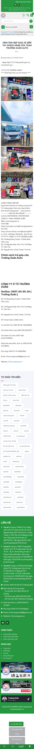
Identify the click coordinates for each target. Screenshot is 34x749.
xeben (27, 451)
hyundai (17, 410)
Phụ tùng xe (7, 658)
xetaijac (6, 487)
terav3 (16, 431)
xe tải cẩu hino (25, 446)
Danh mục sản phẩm (11, 27)
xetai (5, 461)
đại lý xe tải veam (9, 395)
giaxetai (18, 405)
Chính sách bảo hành (10, 637)
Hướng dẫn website (10, 634)
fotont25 (16, 400)
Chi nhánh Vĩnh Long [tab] (17, 731)
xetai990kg (7, 477)
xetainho (6, 492)
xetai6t (5, 472)
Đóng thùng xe (8, 656)
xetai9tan (20, 477)
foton (5, 400)
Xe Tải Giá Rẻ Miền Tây (11, 451)
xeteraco (19, 502)
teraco (5, 431)
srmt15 (5, 421)
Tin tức (11, 32)
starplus (17, 421)
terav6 (26, 431)
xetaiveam (7, 502)
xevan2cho (7, 507)
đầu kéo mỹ (25, 395)
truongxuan (20, 436)
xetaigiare (18, 482)
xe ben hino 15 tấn (9, 441)
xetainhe (18, 487)
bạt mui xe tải (8, 390)
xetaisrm (18, 492)
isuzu (27, 410)
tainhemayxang (8, 426)
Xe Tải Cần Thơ (8, 446)
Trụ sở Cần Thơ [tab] (16, 724)
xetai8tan (17, 472)
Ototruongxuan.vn (15, 362)
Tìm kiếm (31, 21)
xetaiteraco (7, 497)
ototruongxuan (8, 416)
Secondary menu (31, 26)
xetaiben (6, 482)
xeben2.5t (7, 456)
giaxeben (6, 405)
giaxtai (5, 410)
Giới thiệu (6, 651)
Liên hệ (5, 653)
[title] (4, 746)
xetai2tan (15, 461)
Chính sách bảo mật (10, 639)
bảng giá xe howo (9, 385)
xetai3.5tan (19, 467)
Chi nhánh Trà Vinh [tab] (17, 741)
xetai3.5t (6, 467)
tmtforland (7, 436)
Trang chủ (4, 32)
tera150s (23, 426)
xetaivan (20, 497)
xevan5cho (21, 507)
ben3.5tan (22, 390)
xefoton (19, 456)
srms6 (22, 416)
